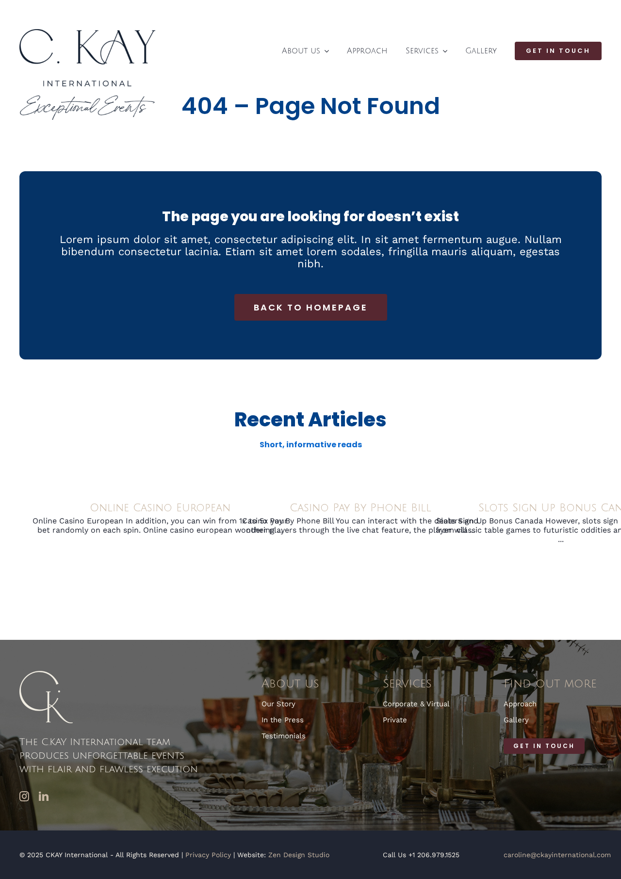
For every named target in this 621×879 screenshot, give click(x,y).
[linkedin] (44, 796)
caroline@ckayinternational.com (557, 855)
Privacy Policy (208, 855)
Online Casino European (160, 508)
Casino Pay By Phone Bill (360, 508)
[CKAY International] (87, 32)
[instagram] (24, 796)
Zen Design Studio (298, 855)
